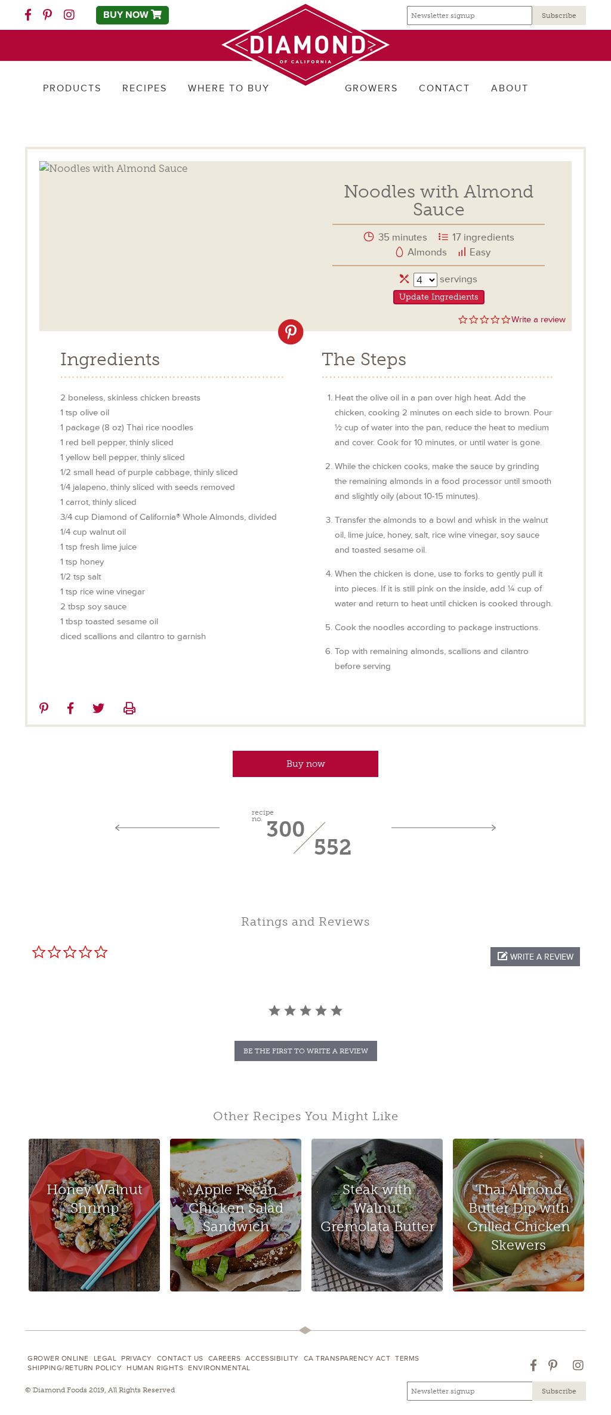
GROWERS (371, 88)
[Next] (443, 828)
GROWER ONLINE (58, 1358)
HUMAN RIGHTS (154, 1368)
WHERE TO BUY (229, 88)
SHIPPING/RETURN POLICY (74, 1368)
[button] (535, 956)
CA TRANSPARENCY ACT (347, 1358)
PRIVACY (136, 1358)
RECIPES (144, 88)
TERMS (407, 1358)
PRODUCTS (72, 88)
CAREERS (224, 1358)
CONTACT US (180, 1358)
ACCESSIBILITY (272, 1358)
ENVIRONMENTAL (219, 1368)
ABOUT (510, 88)
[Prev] (167, 828)
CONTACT (444, 88)
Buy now (305, 764)
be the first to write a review (305, 1051)
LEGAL (105, 1358)
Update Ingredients (439, 297)
